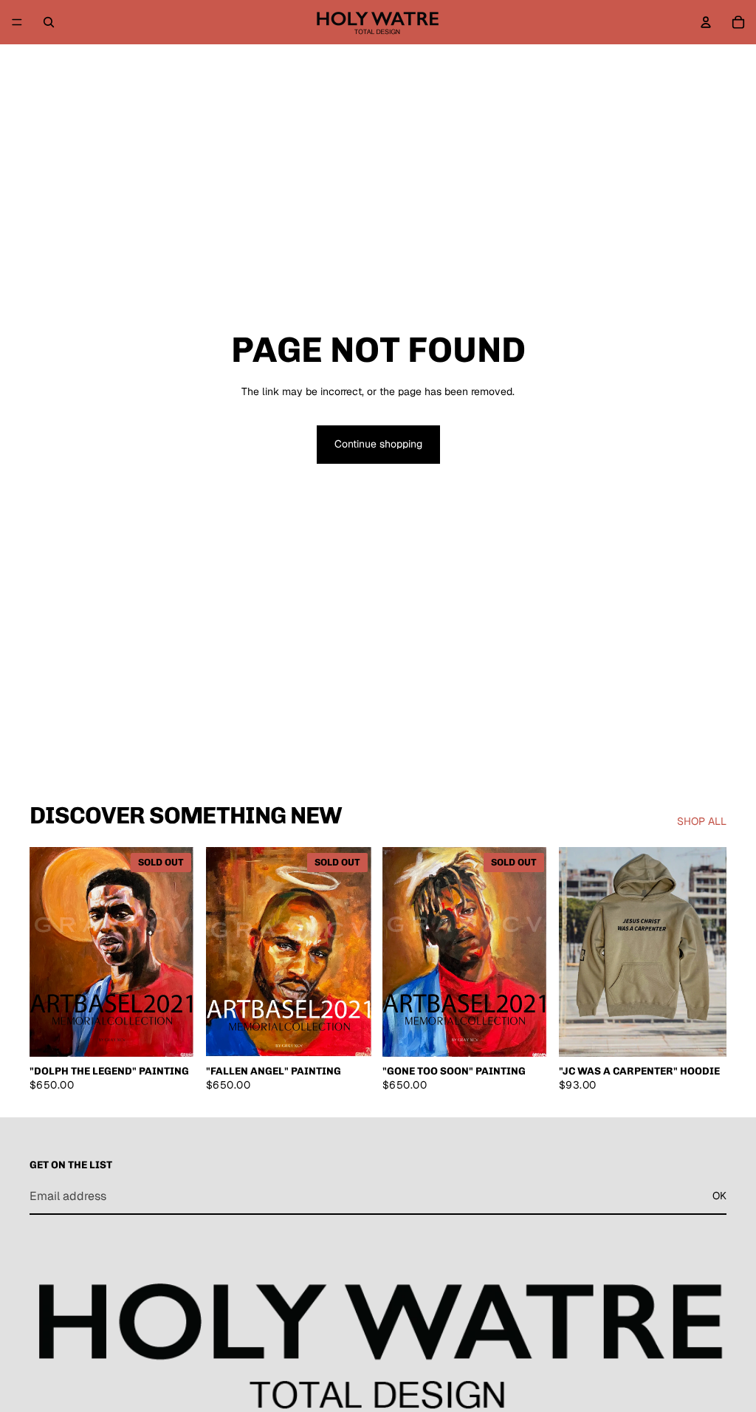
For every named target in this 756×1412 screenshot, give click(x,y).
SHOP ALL (701, 821)
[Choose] (174, 1034)
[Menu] (17, 22)
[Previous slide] (46, 952)
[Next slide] (181, 952)
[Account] (706, 22)
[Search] (48, 22)
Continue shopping (378, 443)
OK (719, 1195)
